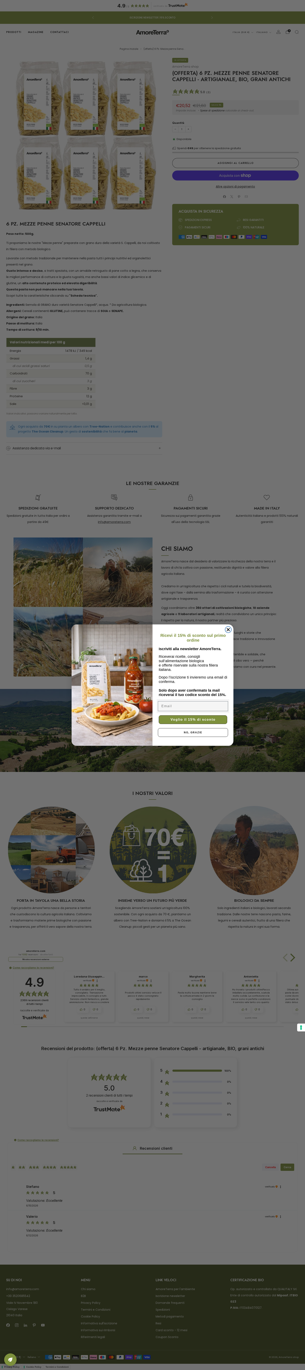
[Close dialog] (228, 629)
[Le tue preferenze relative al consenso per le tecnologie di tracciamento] (301, 1027)
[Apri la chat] (10, 1359)
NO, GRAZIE (193, 732)
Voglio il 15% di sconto (193, 719)
